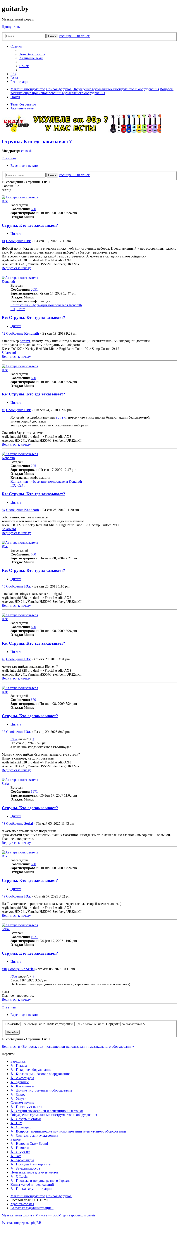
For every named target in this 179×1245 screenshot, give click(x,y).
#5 (3, 586)
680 (33, 209)
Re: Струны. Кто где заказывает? (33, 317)
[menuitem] (32, 54)
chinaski (27, 151)
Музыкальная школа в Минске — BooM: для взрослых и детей (48, 1215)
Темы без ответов (23, 104)
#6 (3, 659)
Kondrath (8, 281)
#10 (4, 969)
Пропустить (11, 27)
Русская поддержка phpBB (21, 1223)
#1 (3, 241)
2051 (34, 289)
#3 (3, 410)
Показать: (13, 1024)
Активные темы (22, 108)
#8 (3, 823)
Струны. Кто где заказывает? (37, 141)
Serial (6, 783)
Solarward (9, 352)
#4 (3, 510)
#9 (3, 896)
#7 (3, 732)
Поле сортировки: (60, 1024)
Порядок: (113, 1024)
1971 (34, 791)
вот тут (25, 341)
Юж (5, 201)
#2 (3, 333)
